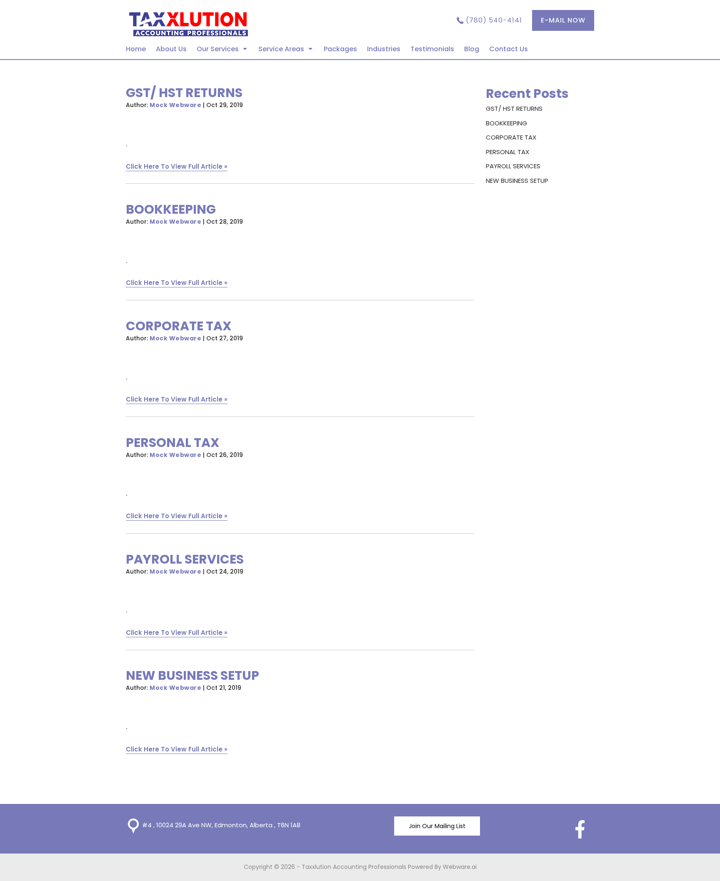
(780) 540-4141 (494, 20)
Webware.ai (460, 867)
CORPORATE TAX (178, 326)
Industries (383, 49)
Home (136, 49)
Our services (218, 49)
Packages (340, 49)
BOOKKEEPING (171, 209)
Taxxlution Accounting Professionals (354, 867)
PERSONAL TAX (172, 443)
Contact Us (508, 49)
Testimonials (432, 49)
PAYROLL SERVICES (185, 559)
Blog (471, 49)
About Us (171, 49)
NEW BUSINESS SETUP (192, 675)
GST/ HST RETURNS (184, 93)
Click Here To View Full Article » (177, 166)
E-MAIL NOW (563, 20)
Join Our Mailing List (437, 826)
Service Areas (281, 49)
